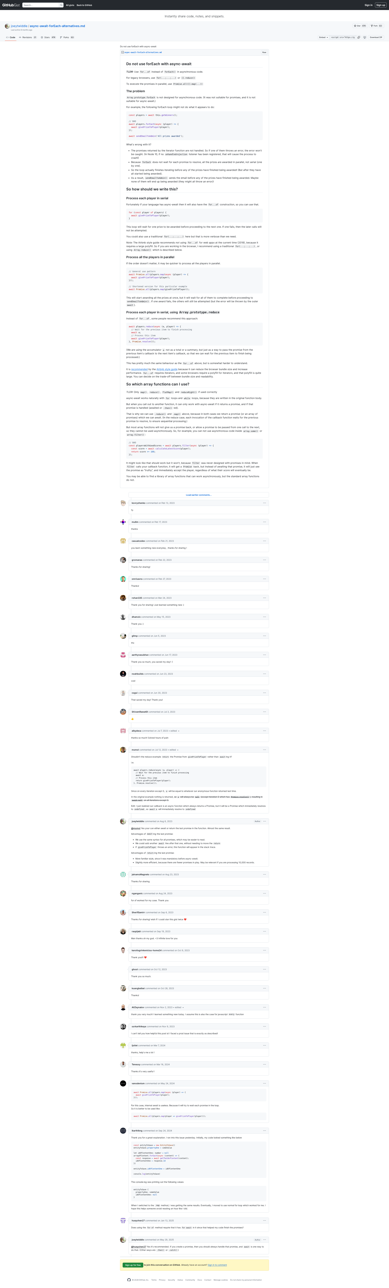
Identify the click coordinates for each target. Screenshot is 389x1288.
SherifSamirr (138, 912)
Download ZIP (376, 37)
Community (190, 1280)
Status (180, 1280)
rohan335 (137, 598)
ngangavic (137, 893)
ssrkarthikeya (139, 1026)
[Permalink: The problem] (124, 91)
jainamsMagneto (140, 874)
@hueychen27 (138, 1246)
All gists (70, 5)
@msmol (135, 828)
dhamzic (136, 617)
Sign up (380, 5)
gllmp (135, 636)
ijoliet (135, 1045)
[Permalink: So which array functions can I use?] (124, 384)
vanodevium (138, 1083)
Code (12, 37)
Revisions (29, 37)
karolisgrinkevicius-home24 (147, 950)
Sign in (369, 5)
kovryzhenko (138, 503)
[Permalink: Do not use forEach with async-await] (124, 64)
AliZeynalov (138, 1007)
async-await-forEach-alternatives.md (57, 26)
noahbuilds (138, 673)
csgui (135, 692)
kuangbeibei (138, 988)
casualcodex (138, 541)
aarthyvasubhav (140, 654)
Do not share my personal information (246, 1280)
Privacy (162, 1280)
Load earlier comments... (199, 495)
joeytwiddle (19, 26)
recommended (139, 369)
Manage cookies (221, 1280)
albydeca (136, 730)
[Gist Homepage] (11, 5)
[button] (358, 37)
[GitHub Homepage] (129, 1280)
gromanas (137, 560)
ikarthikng (137, 1130)
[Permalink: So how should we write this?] (124, 189)
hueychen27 (138, 1220)
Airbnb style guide (167, 369)
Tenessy (136, 1064)
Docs (200, 1280)
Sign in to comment (217, 1265)
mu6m (135, 522)
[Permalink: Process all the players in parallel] (124, 257)
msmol (135, 749)
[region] (194, 272)
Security (171, 1280)
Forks (69, 37)
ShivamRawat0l (140, 711)
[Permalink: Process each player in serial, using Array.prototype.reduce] (124, 312)
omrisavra (137, 579)
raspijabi (136, 931)
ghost (135, 969)
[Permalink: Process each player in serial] (124, 198)
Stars (49, 37)
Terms (154, 1280)
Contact (207, 1280)
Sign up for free (133, 1265)
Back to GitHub (84, 5)
